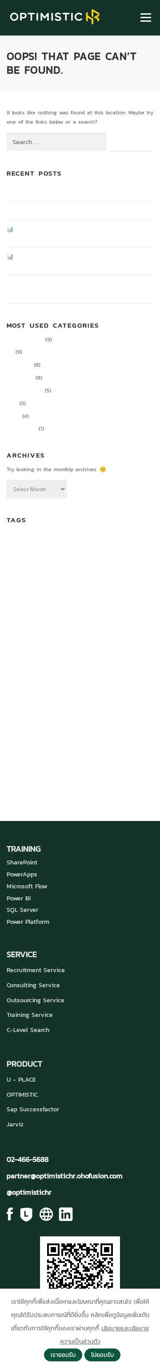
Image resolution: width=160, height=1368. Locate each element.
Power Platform (28, 921)
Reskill (134, 712)
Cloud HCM (43, 561)
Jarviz (15, 1124)
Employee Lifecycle (125, 618)
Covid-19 (112, 560)
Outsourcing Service (35, 1000)
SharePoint (22, 862)
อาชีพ (61, 777)
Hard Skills (23, 631)
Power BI (19, 898)
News (13, 416)
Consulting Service (33, 985)
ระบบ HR (93, 758)
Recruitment (111, 712)
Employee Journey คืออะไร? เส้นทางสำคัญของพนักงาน (70, 192)
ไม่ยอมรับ (102, 1354)
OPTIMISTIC (22, 1094)
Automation (19, 543)
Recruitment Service (36, 970)
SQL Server (22, 910)
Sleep (28, 726)
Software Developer (66, 726)
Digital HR (19, 365)
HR (10, 352)
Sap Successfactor (33, 1109)
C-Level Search (28, 1030)
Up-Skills (71, 740)
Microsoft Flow (27, 886)
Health (49, 631)
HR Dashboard (123, 631)
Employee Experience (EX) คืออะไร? (50, 211)
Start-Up (111, 726)
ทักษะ (59, 760)
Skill (13, 726)
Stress (135, 726)
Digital (134, 561)
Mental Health (22, 692)
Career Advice (25, 340)
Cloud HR (77, 560)
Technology (31, 740)
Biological (44, 543)
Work (96, 740)
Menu (144, 18)
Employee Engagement (42, 600)
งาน (42, 760)
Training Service (30, 1015)
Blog (12, 403)
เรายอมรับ (63, 1354)
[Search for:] (56, 142)
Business (71, 542)
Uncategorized (25, 391)
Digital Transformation (110, 580)
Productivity (21, 429)
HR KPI (26, 650)
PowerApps (22, 874)
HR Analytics (79, 631)
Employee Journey (82, 618)
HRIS (12, 650)
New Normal (53, 692)
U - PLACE (21, 1079)
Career (106, 540)
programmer (77, 712)
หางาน (36, 777)
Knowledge (20, 378)
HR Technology (80, 647)
